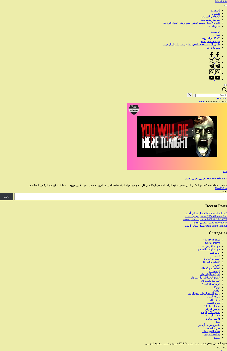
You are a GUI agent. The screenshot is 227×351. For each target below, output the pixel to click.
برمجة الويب (213, 296)
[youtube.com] (214, 79)
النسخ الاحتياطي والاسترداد (205, 277)
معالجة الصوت (212, 334)
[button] (194, 95)
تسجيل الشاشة (212, 306)
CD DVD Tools (211, 239)
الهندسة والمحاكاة (210, 280)
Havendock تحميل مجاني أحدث (210, 222)
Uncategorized (212, 242)
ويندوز (217, 337)
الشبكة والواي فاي (210, 274)
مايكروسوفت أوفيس (208, 325)
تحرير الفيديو (213, 302)
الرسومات (214, 271)
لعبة (225, 171)
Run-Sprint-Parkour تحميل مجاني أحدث (206, 225)
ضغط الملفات (212, 315)
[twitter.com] (214, 62)
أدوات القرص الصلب (209, 246)
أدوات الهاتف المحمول (208, 249)
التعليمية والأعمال (210, 268)
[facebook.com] (214, 56)
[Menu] (225, 5)
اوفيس (216, 290)
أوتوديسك (215, 252)
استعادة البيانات (211, 258)
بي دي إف (214, 299)
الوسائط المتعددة (211, 283)
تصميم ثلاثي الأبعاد (210, 312)
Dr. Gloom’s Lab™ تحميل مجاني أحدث (206, 216)
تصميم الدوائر (213, 309)
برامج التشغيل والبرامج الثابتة (204, 293)
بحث (224, 191)
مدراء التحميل (212, 328)
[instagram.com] (214, 73)
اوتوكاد (216, 287)
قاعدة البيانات (212, 318)
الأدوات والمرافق (211, 261)
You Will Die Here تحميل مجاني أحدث (206, 178)
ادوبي (217, 255)
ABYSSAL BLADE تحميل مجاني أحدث (205, 219)
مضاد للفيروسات (211, 331)
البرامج (216, 265)
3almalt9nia (221, 1)
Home (201, 101)
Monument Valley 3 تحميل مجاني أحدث (206, 213)
